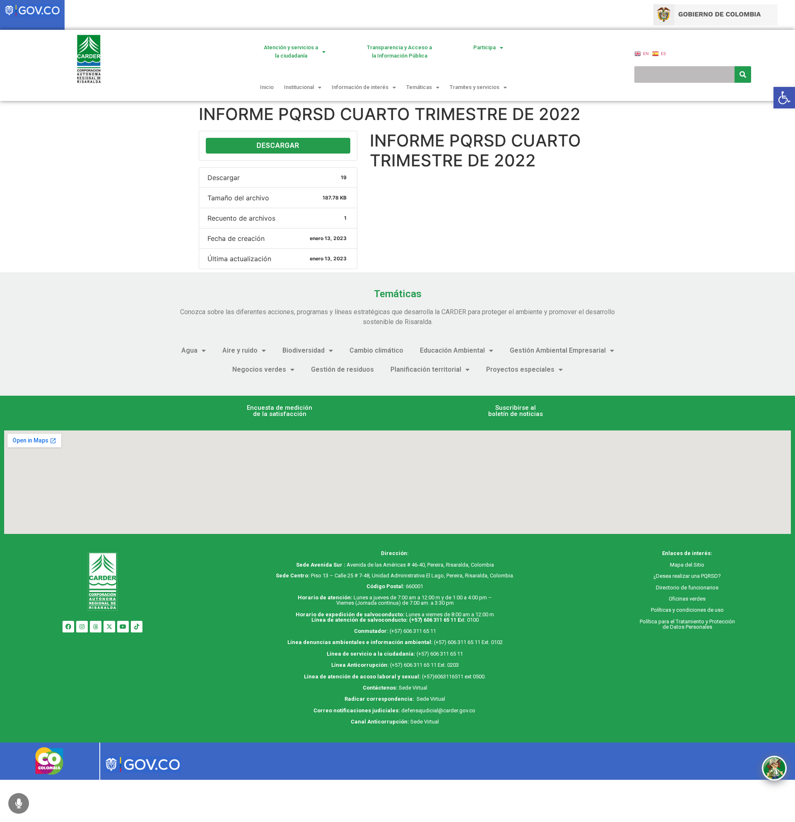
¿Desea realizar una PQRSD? (687, 576)
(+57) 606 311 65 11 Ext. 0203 (424, 665)
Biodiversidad (303, 350)
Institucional (299, 87)
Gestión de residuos (342, 369)
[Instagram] (82, 626)
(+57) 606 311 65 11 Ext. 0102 (468, 642)
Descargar (278, 145)
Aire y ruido (240, 350)
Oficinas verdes (687, 599)
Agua (189, 350)
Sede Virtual (413, 688)
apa (679, 565)
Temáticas (419, 87)
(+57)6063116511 (442, 676)
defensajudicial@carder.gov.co (439, 710)
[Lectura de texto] (18, 803)
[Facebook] (68, 626)
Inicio (267, 87)
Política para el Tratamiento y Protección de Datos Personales (687, 624)
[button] (279, 411)
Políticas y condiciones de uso (687, 610)
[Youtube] (123, 626)
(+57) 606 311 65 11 (432, 620)
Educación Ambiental (452, 350)
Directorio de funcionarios (687, 587)
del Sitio (694, 565)
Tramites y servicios (474, 87)
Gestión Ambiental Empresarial (558, 350)
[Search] (743, 74)
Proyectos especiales (520, 369)
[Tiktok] (136, 626)
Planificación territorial (425, 369)
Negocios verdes (259, 369)
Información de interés (360, 87)
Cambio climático (376, 350)
